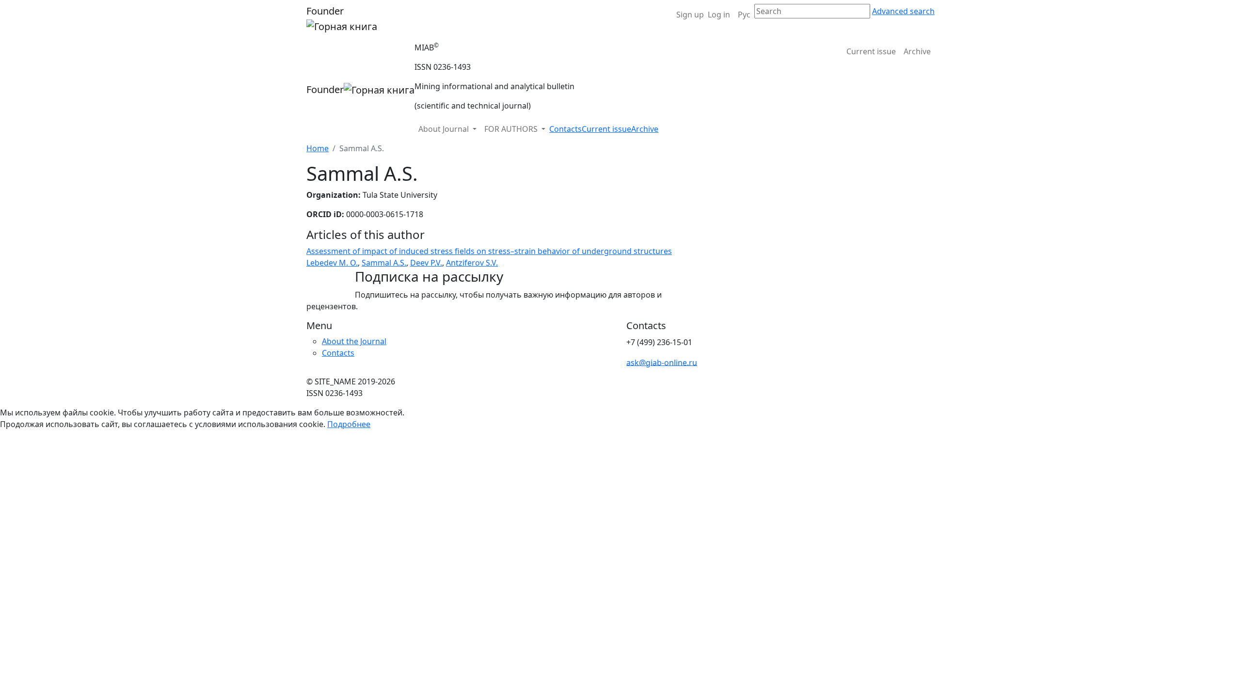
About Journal (444, 129)
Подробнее (348, 424)
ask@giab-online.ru (661, 362)
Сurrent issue (871, 51)
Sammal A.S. (384, 262)
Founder (325, 10)
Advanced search (903, 11)
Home (317, 148)
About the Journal (354, 341)
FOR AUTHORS (512, 129)
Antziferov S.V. (472, 262)
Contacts (565, 129)
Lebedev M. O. (332, 262)
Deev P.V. (426, 262)
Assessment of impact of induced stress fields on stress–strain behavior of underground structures (489, 251)
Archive (917, 51)
